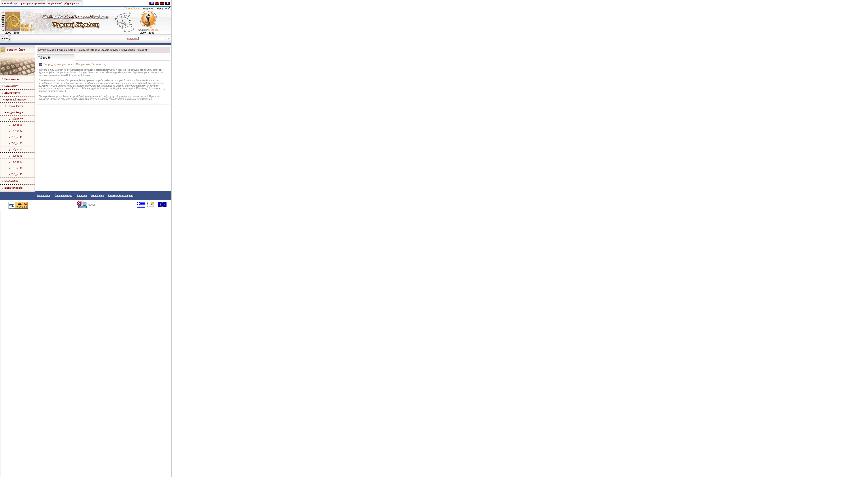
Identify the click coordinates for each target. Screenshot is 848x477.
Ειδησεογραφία (13, 187)
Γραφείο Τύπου (132, 8)
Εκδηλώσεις (11, 181)
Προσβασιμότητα (63, 195)
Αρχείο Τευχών (15, 112)
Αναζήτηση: (132, 39)
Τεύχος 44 (16, 149)
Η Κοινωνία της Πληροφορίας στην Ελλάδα (23, 3)
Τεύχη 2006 (127, 50)
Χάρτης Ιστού (163, 8)
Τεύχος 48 (16, 124)
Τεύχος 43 (16, 155)
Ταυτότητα (82, 195)
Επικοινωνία (11, 79)
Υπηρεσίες (148, 8)
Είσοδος (6, 39)
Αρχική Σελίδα (46, 50)
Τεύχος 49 (17, 118)
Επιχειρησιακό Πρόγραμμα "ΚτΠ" (64, 3)
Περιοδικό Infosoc (15, 99)
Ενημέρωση (11, 86)
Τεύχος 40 (16, 174)
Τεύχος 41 (16, 168)
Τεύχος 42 (16, 162)
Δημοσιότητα (12, 92)
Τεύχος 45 (16, 143)
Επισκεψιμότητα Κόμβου (120, 195)
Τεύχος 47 (16, 131)
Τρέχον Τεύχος (15, 106)
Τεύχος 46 (16, 137)
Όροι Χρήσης (97, 195)
